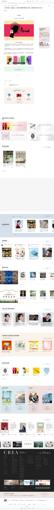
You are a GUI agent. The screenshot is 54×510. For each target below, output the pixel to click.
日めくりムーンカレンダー (46, 463)
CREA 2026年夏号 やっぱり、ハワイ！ (22, 459)
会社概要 (15, 504)
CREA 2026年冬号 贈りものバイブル (22, 463)
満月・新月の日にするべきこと (47, 464)
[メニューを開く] (50, 1)
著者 (12, 489)
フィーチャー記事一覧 (47, 147)
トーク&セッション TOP (47, 309)
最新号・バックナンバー (6, 488)
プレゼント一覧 (41, 46)
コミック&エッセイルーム (43, 1)
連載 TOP (47, 241)
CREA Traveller (21, 508)
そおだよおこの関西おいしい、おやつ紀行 (15, 465)
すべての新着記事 (5, 457)
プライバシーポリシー (43, 504)
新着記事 (28, 1)
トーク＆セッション (37, 1)
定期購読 (34, 504)
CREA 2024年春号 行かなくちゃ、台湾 (22, 477)
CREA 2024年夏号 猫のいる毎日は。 (22, 475)
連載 (30, 1)
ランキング (5, 467)
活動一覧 (21, 489)
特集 (32, 1)
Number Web (25, 508)
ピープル (13, 488)
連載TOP (13, 457)
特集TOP (21, 457)
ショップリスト (7, 411)
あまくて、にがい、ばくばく (38, 464)
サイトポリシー (38, 504)
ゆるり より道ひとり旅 (38, 468)
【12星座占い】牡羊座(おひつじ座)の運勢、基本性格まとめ (11, 5)
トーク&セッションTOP (30, 457)
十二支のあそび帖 (37, 462)
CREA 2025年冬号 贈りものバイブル (22, 471)
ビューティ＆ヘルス (6, 464)
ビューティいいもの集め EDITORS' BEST (14, 469)
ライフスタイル (5, 463)
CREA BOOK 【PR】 (6, 489)
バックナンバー (22, 389)
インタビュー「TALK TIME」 (38, 463)
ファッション (5, 465)
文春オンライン (29, 508)
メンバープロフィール (22, 488)
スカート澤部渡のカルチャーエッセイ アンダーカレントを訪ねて (39, 466)
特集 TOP (47, 268)
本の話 (33, 508)
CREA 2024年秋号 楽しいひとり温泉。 (22, 473)
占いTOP (44, 457)
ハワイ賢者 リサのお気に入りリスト (15, 461)
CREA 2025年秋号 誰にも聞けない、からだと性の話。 (23, 466)
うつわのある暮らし (14, 468)
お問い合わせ (19, 504)
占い (48, 1)
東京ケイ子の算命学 (46, 462)
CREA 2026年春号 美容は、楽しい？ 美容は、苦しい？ (23, 461)
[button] (3, 171)
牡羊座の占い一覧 (19, 102)
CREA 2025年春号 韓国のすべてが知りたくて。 (23, 469)
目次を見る (6, 406)
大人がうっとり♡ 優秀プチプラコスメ (15, 471)
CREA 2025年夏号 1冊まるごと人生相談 (22, 468)
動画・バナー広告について (24, 504)
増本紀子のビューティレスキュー (15, 473)
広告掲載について (29, 504)
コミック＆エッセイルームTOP (47, 338)
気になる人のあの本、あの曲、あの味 (31, 459)
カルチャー (5, 462)
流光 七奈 (6, 10)
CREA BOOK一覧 (47, 419)
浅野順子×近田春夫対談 (30, 460)
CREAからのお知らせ (6, 473)
